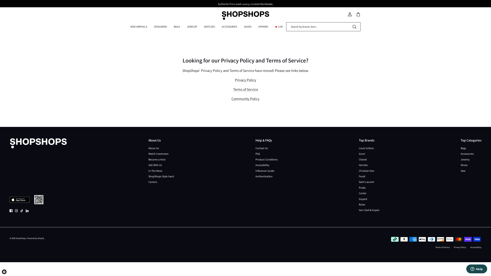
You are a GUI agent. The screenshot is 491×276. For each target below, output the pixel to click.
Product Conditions (266, 159)
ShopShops (21, 238)
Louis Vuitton (366, 148)
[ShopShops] (245, 14)
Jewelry (465, 159)
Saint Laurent (366, 182)
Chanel (363, 159)
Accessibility (262, 165)
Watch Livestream (158, 153)
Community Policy (245, 98)
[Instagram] (16, 210)
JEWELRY (192, 26)
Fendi (362, 176)
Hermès (363, 165)
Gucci (362, 153)
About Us (153, 148)
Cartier (363, 193)
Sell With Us (155, 165)
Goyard (363, 199)
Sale (463, 170)
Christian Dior (366, 170)
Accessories (467, 153)
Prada (362, 187)
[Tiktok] (21, 210)
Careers (152, 182)
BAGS (177, 26)
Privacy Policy (245, 80)
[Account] (350, 14)
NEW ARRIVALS (138, 26)
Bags (463, 148)
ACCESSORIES (229, 26)
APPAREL (263, 26)
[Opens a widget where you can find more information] (476, 269)
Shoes (464, 165)
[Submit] (354, 26)
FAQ (257, 153)
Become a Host (157, 159)
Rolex (362, 204)
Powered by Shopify (35, 238)
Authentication (264, 176)
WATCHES (209, 26)
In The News (155, 170)
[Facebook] (11, 210)
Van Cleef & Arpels (369, 210)
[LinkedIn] (27, 210)
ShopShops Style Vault (161, 176)
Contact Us (261, 148)
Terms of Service (245, 89)
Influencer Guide (264, 170)
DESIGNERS (160, 26)
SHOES (247, 26)
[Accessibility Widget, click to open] (4, 271)
